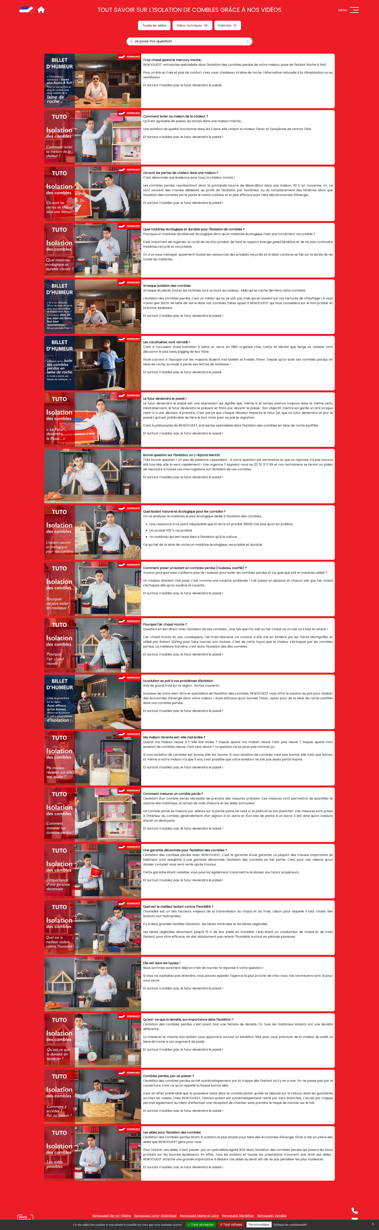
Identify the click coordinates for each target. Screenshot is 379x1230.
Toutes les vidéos (154, 25)
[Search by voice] (247, 41)
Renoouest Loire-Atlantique (155, 1215)
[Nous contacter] (25, 1219)
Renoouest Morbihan (238, 1215)
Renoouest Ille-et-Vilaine (111, 1215)
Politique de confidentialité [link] (290, 1224)
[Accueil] (27, 10)
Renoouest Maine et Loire (199, 1215)
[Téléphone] (355, 1211)
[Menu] (354, 10)
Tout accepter (202, 1224)
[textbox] (185, 41)
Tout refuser (232, 1224)
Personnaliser (259, 1224)
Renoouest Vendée (272, 1215)
